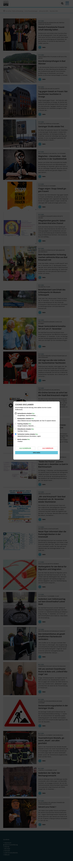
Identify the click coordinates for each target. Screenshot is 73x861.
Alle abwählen (47, 448)
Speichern (36, 453)
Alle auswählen (25, 448)
